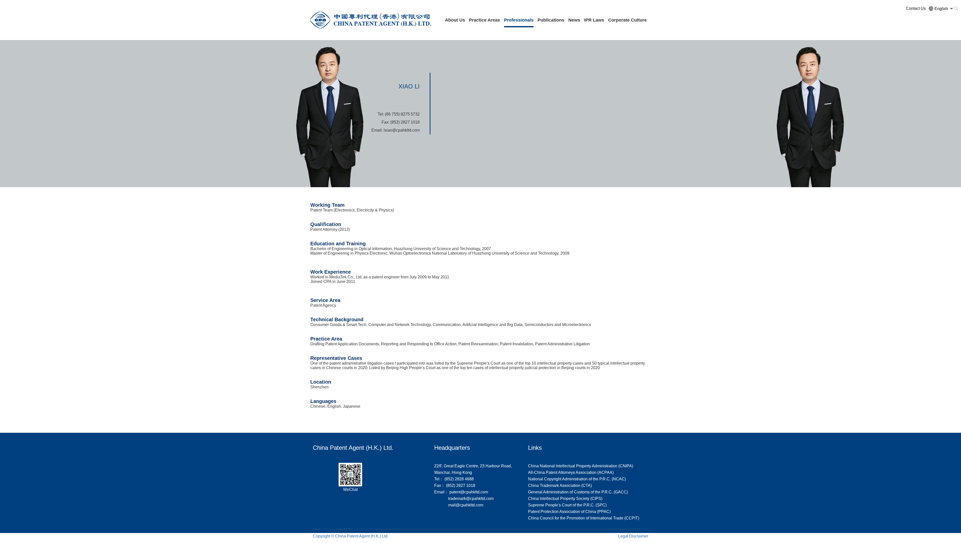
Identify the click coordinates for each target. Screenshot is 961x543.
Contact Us (916, 8)
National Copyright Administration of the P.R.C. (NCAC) (577, 479)
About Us (455, 20)
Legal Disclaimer (633, 536)
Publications (551, 20)
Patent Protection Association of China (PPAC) (569, 511)
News (574, 20)
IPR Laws (594, 20)
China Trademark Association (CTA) (560, 485)
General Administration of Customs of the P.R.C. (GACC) (578, 492)
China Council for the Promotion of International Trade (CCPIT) (583, 518)
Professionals (519, 20)
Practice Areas (484, 20)
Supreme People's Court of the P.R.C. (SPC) (567, 505)
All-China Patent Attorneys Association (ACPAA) (571, 472)
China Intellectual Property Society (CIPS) (565, 498)
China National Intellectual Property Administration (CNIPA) (580, 466)
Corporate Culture (627, 20)
